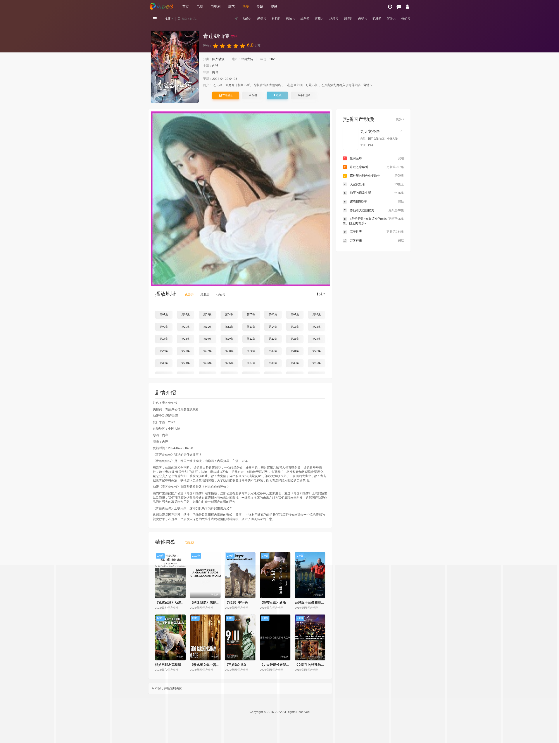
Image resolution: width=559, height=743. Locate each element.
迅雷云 (189, 295)
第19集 (207, 338)
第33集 (164, 363)
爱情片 (261, 18)
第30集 (273, 350)
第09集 (164, 326)
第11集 (207, 326)
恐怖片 (290, 18)
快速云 (220, 295)
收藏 (278, 95)
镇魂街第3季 (374, 201)
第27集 (207, 350)
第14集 (273, 326)
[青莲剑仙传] (175, 67)
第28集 (229, 350)
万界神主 (373, 240)
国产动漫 (218, 59)
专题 (260, 6)
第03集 (207, 314)
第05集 (251, 314)
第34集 (185, 363)
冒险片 (391, 18)
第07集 (295, 314)
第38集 (273, 363)
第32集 (316, 350)
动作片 (247, 18)
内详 (215, 65)
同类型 (189, 543)
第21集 (251, 338)
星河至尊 (374, 158)
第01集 (164, 314)
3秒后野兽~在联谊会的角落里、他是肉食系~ (373, 221)
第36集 (229, 363)
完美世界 (374, 231)
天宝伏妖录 (374, 184)
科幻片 (276, 18)
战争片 (305, 18)
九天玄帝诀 (370, 131)
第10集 (185, 326)
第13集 (251, 326)
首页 (185, 6)
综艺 (231, 6)
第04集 (229, 314)
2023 (272, 59)
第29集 (251, 350)
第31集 (295, 350)
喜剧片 (319, 18)
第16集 (316, 326)
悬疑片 (362, 18)
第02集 (185, 314)
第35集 (207, 363)
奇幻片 (406, 18)
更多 (399, 119)
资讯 (274, 6)
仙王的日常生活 (374, 192)
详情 (366, 85)
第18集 (185, 338)
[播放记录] (390, 6)
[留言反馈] (399, 6)
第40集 (316, 363)
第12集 (229, 326)
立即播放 (227, 95)
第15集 (295, 326)
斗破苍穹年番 (374, 167)
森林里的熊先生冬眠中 (374, 175)
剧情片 (348, 18)
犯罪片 (377, 18)
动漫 (245, 6)
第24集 (316, 338)
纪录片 (333, 18)
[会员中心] (407, 6)
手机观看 (305, 95)
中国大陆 (247, 59)
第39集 (295, 363)
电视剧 (216, 6)
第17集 (164, 338)
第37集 (251, 363)
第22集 (273, 338)
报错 (254, 95)
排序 (321, 294)
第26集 (185, 350)
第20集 (229, 338)
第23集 (295, 338)
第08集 (316, 314)
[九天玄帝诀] (350, 138)
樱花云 (205, 295)
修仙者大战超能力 (374, 210)
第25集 (164, 350)
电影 (200, 6)
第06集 (273, 314)
